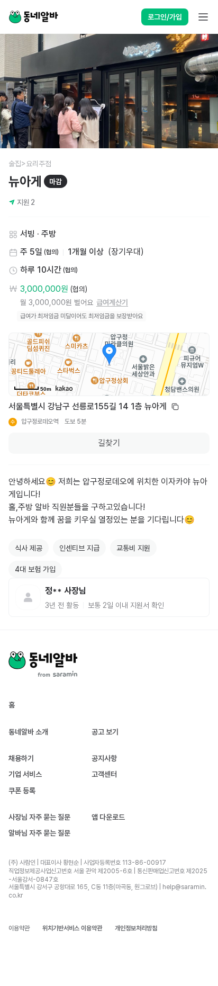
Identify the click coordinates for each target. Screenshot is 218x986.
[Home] (33, 17)
